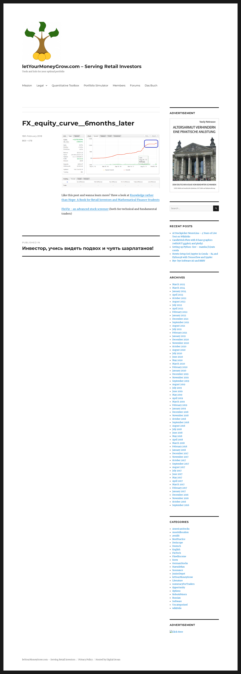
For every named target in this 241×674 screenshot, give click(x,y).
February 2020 (179, 367)
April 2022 (177, 308)
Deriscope (177, 542)
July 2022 (177, 305)
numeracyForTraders (183, 584)
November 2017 (180, 457)
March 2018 (178, 443)
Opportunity (178, 587)
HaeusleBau (178, 566)
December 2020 (180, 339)
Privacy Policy (85, 659)
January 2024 (179, 291)
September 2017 (180, 463)
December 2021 (180, 319)
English (176, 549)
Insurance (177, 570)
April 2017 (177, 481)
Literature (177, 580)
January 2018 (179, 450)
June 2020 (177, 356)
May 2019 (177, 394)
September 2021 (180, 322)
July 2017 (177, 470)
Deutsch (176, 546)
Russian (176, 597)
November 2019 (180, 377)
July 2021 (177, 329)
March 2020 (178, 363)
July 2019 (177, 388)
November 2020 (180, 343)
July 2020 (177, 353)
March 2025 (178, 284)
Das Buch (151, 85)
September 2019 (180, 381)
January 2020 (179, 370)
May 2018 (177, 436)
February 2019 (179, 405)
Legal (40, 85)
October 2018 (179, 419)
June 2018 (177, 432)
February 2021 (179, 332)
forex (175, 560)
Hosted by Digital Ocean (108, 659)
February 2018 (179, 446)
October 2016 (179, 501)
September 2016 (180, 505)
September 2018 (180, 422)
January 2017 (179, 491)
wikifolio (176, 608)
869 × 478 (27, 140)
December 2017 (180, 453)
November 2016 (180, 498)
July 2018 (177, 429)
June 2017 (177, 474)
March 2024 (178, 287)
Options (176, 591)
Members (119, 85)
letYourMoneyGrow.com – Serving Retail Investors (81, 66)
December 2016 (180, 494)
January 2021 (179, 336)
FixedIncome (179, 556)
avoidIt (176, 535)
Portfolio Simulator (96, 85)
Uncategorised (180, 604)
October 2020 (179, 346)
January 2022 (179, 315)
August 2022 (178, 301)
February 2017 (179, 488)
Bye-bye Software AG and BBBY (188, 260)
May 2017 (177, 477)
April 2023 (177, 294)
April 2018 (177, 439)
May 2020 (177, 360)
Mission (27, 85)
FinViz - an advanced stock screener (85, 209)
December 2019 (180, 374)
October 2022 (179, 298)
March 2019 (178, 401)
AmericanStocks (181, 528)
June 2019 (177, 391)
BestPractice (178, 539)
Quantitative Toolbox (65, 85)
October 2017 (179, 460)
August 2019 (178, 384)
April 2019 (177, 398)
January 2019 (179, 408)
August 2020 (178, 350)
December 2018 (180, 412)
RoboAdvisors (179, 594)
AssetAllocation (180, 532)
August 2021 (178, 325)
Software (177, 601)
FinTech (176, 553)
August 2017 (178, 467)
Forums (135, 85)
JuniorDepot (178, 573)
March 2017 (178, 484)
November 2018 (180, 415)
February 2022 (179, 312)
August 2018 (178, 425)
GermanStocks (180, 563)
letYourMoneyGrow (182, 577)
